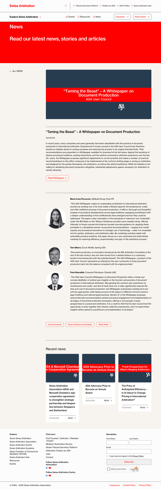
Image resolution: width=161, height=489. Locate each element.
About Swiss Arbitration (20, 438)
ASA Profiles (124, 6)
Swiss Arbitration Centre (21, 445)
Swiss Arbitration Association (80, 324)
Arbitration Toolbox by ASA (58, 450)
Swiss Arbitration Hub (142, 6)
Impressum (115, 485)
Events (71, 17)
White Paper (104, 324)
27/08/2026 (54, 418)
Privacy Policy (138, 456)
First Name (110, 439)
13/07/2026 (126, 407)
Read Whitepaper (56, 178)
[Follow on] (47, 475)
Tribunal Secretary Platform (87, 6)
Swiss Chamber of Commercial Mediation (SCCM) (24, 452)
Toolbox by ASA (108, 6)
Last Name (133, 439)
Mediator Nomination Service (59, 444)
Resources (85, 17)
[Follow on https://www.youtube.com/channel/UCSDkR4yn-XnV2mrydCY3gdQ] (50, 467)
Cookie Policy (129, 485)
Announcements (54, 324)
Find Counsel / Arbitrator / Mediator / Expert (62, 439)
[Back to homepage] (22, 5)
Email (108, 447)
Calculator (120, 17)
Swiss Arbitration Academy (22, 448)
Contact (49, 457)
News (98, 17)
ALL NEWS (17, 71)
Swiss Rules (140, 17)
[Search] (65, 6)
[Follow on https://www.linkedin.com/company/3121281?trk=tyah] (47, 467)
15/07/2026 (90, 400)
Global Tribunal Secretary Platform (61, 447)
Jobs (48, 454)
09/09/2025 (50, 138)
